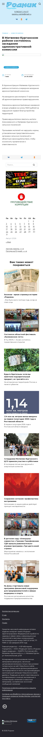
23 (34, 229)
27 (21, 232)
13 (20, 226)
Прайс (4, 623)
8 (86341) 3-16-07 (21, 12)
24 (7, 232)
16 (33, 226)
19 (16, 229)
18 (11, 229)
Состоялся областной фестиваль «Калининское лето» (20, 335)
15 (29, 226)
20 (21, 229)
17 (7, 229)
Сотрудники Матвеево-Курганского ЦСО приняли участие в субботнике (21, 460)
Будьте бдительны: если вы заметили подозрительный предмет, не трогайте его (17, 376)
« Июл (8, 242)
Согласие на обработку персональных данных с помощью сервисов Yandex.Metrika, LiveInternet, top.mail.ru (21, 696)
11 (11, 226)
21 (25, 229)
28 (25, 232)
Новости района (11, 67)
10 (7, 226)
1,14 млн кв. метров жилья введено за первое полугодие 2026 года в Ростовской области (20, 419)
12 (16, 226)
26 (16, 232)
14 (25, 226)
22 (29, 229)
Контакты (6, 619)
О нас (4, 615)
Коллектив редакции (10, 611)
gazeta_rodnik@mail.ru (21, 14)
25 (12, 232)
